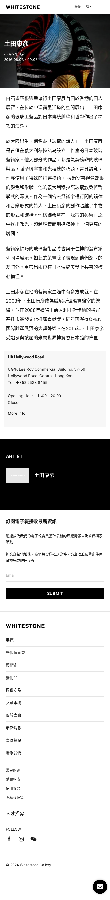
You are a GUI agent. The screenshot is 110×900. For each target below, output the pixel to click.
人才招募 (15, 813)
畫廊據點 (13, 740)
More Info (16, 413)
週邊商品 (13, 690)
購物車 (78, 7)
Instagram (21, 839)
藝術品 (11, 677)
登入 (89, 7)
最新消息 (13, 727)
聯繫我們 (13, 752)
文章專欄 (13, 702)
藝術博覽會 (15, 652)
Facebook (9, 839)
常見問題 (13, 770)
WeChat (33, 839)
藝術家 (11, 665)
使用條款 (13, 788)
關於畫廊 (14, 715)
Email (11, 575)
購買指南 (13, 779)
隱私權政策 (15, 797)
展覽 (10, 640)
